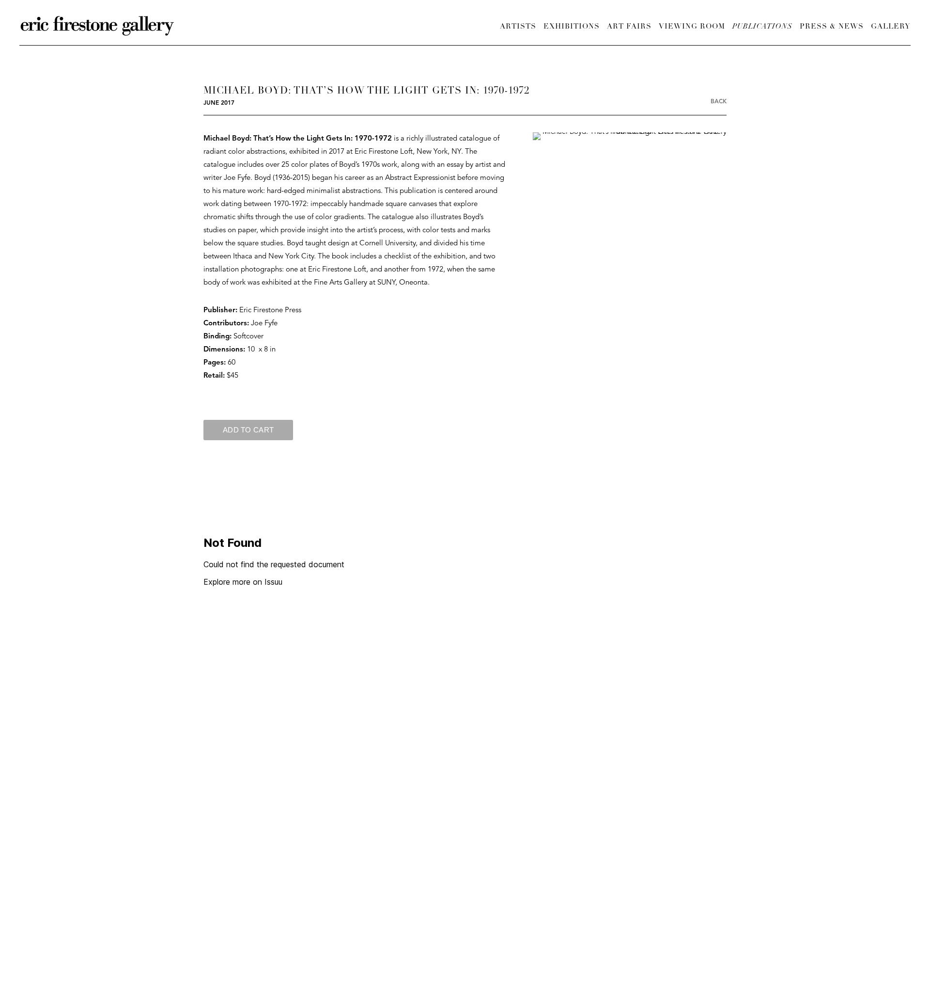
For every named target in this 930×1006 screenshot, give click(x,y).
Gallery (891, 27)
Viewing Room (692, 27)
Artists (518, 27)
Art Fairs (629, 27)
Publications (762, 27)
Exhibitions (571, 27)
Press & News (832, 27)
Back (719, 102)
